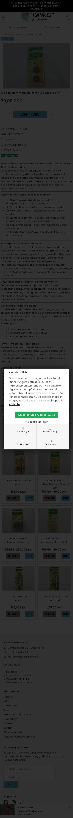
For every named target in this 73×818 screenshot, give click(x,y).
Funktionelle (23, 444)
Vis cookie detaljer (36, 422)
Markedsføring (50, 431)
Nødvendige (22, 431)
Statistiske (50, 444)
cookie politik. (54, 400)
